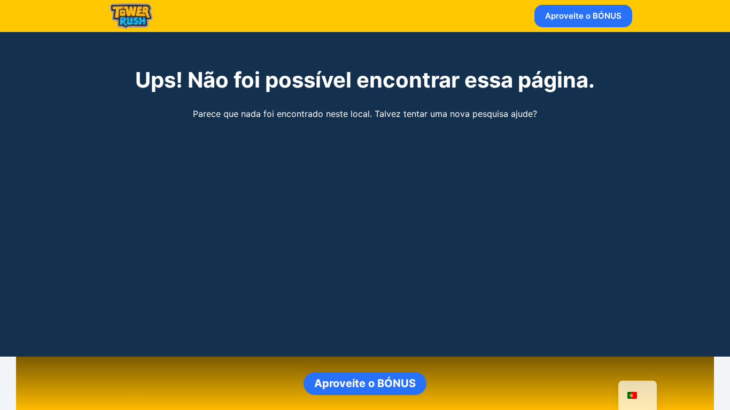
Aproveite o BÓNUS (583, 16)
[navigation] (637, 395)
